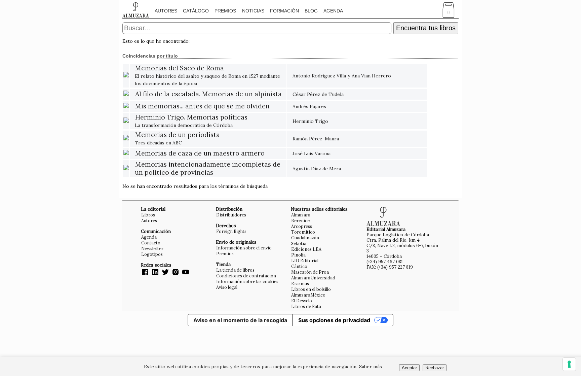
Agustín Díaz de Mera (317, 169)
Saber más (370, 367)
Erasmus (300, 283)
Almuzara (300, 214)
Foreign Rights (231, 231)
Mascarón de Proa (310, 272)
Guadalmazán (305, 237)
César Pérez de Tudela (318, 94)
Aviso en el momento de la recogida (240, 320)
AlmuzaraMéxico (308, 295)
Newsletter (152, 248)
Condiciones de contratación (246, 275)
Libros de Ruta (306, 306)
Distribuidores (231, 214)
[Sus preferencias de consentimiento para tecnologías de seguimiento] (569, 364)
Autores (166, 10)
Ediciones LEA (306, 249)
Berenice (300, 220)
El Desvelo (301, 300)
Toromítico (303, 232)
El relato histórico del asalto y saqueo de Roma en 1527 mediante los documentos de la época (207, 76)
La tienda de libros (235, 270)
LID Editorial (304, 260)
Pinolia (298, 255)
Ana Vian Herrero (371, 76)
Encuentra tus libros (426, 28)
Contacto (150, 242)
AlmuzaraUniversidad (313, 277)
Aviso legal (226, 287)
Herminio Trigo (310, 121)
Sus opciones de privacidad (334, 320)
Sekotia (298, 243)
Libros (148, 214)
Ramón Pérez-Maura (316, 139)
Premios (225, 10)
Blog (311, 10)
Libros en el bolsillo (311, 289)
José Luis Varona (312, 153)
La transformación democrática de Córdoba (191, 121)
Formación (284, 10)
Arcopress (301, 226)
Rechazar (434, 367)
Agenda (333, 10)
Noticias (253, 10)
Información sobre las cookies (247, 281)
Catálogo (196, 10)
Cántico (299, 266)
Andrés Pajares (309, 106)
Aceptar (409, 367)
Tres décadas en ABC (177, 139)
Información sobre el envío (244, 247)
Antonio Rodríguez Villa (319, 76)
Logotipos (152, 254)
